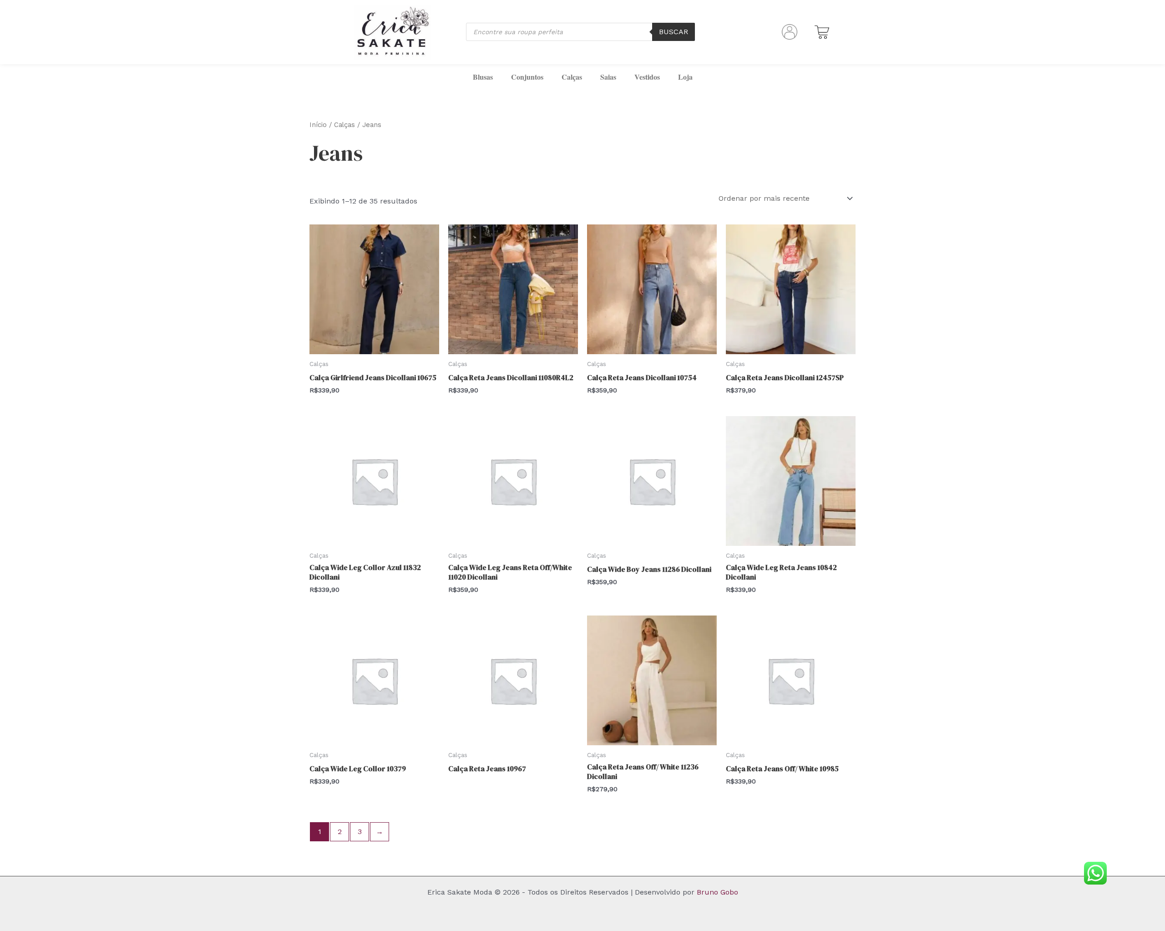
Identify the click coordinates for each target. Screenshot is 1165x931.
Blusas (483, 76)
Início (318, 125)
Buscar (673, 31)
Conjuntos (527, 76)
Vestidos (647, 76)
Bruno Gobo (717, 892)
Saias (608, 76)
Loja (685, 76)
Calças (572, 76)
